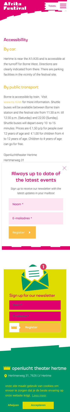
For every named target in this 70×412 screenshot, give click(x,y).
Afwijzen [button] (13, 405)
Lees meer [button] (39, 395)
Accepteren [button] (38, 405)
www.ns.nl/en (13, 102)
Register (19, 232)
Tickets (52, 6)
